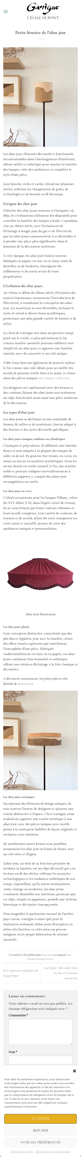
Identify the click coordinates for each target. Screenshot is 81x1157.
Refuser (40, 1130)
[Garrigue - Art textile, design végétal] (43, 11)
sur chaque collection (53, 378)
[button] (74, 1071)
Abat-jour (47, 954)
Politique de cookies (22, 1151)
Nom (13, 1052)
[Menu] (5, 11)
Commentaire (18, 1015)
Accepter (40, 1118)
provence (48, 958)
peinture (37, 958)
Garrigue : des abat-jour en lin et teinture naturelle (61, 973)
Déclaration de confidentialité (53, 1151)
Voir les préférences (41, 1142)
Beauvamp (25, 684)
